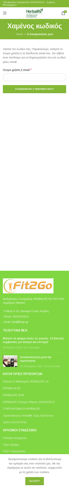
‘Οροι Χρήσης (11, 444)
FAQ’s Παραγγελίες (14, 451)
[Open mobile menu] (5, 13)
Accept (34, 481)
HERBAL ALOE (12, 388)
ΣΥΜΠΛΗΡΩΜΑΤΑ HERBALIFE (21, 408)
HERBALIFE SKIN (13, 395)
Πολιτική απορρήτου (15, 438)
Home (19, 34)
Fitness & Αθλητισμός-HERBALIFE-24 (25, 381)
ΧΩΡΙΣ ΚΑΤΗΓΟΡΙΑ (14, 422)
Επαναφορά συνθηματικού (34, 89)
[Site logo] (34, 12)
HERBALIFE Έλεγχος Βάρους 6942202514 (28, 402)
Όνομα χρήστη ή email (17, 69)
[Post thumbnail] (10, 361)
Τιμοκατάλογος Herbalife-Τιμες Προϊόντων (28, 415)
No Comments (31, 347)
